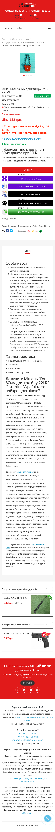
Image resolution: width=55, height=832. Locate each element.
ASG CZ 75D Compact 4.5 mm (16, 633)
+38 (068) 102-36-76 (40, 10)
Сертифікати (44, 226)
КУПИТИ (27, 169)
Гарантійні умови (9, 226)
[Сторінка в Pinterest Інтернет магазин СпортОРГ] (37, 690)
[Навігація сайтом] (49, 28)
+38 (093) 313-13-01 (14, 10)
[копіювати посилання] (3, 230)
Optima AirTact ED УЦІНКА (15, 598)
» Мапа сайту (27, 813)
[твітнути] (11, 230)
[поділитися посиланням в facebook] (7, 230)
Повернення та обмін (27, 226)
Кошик (37, 18)
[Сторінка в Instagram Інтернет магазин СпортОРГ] (24, 690)
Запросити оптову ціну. (15, 144)
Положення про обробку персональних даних (27, 778)
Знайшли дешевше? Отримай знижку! (23, 138)
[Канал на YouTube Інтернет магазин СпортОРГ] (30, 690)
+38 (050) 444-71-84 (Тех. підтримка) (27, 740)
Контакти (27, 683)
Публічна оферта (27, 781)
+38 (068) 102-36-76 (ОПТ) (27, 737)
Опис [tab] (28, 250)
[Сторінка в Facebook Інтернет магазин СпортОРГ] (17, 690)
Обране (23, 18)
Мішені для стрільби (25, 472)
